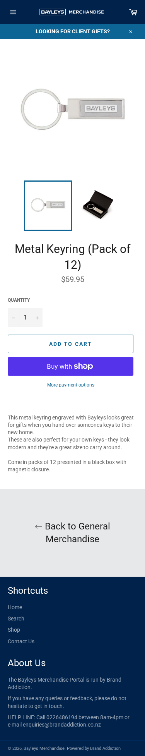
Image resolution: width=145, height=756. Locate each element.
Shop (14, 630)
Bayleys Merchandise (44, 748)
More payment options (70, 385)
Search (16, 618)
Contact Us (21, 641)
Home (15, 607)
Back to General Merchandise (76, 533)
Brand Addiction (105, 748)
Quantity (19, 300)
